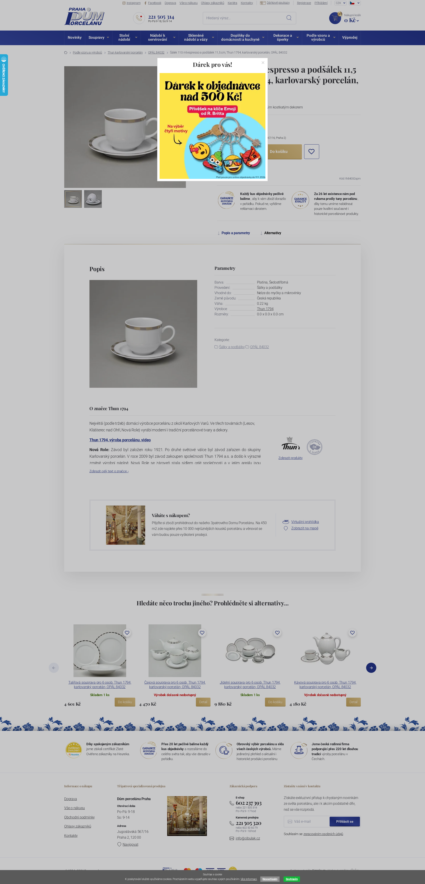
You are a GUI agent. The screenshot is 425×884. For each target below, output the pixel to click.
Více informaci (249, 879)
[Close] (263, 62)
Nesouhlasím (270, 879)
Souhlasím (292, 879)
